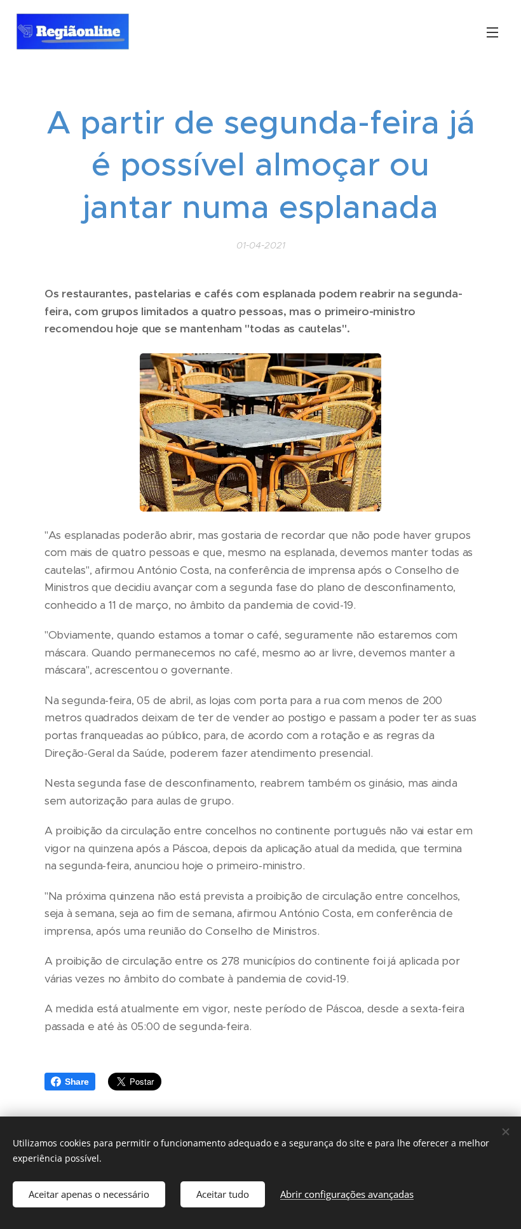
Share (77, 1081)
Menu (492, 31)
